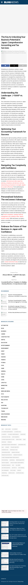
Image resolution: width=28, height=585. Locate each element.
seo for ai (14, 467)
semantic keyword (6, 465)
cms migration (15, 436)
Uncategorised (5, 414)
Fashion (3, 357)
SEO (2, 402)
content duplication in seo (8, 439)
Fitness (3, 362)
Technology (4, 408)
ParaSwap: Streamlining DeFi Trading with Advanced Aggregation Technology (17, 301)
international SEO (6, 452)
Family (3, 354)
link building (5, 460)
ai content (14, 429)
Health (3, 374)
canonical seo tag (6, 436)
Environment (5, 348)
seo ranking (21, 467)
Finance (3, 359)
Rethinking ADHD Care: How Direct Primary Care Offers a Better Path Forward (17, 523)
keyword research (18, 454)
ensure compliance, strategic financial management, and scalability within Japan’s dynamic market (12, 216)
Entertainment (5, 345)
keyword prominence (7, 454)
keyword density (15, 452)
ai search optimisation (13, 434)
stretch (19, 470)
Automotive (4, 325)
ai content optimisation (7, 431)
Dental (3, 339)
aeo (3, 429)
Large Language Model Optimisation (10, 457)
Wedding (3, 419)
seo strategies (5, 470)
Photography (5, 397)
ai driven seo (18, 431)
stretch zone (11, 472)
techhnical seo (19, 472)
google (7, 447)
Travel (3, 411)
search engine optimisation (17, 462)
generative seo (21, 444)
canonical (23, 434)
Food (2, 365)
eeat (24, 439)
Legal (2, 379)
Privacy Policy (20, 581)
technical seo (5, 475)
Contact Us (3, 578)
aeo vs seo (8, 429)
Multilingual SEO (20, 460)
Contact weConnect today (11, 262)
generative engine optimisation (9, 444)
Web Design (4, 417)
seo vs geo (13, 470)
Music (3, 388)
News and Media (5, 391)
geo (3, 447)
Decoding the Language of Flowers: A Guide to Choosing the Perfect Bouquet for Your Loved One (17, 308)
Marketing (4, 385)
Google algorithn (15, 447)
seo (13, 465)
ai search (4, 434)
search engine (5, 462)
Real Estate (4, 399)
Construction (5, 336)
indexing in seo (13, 449)
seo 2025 (18, 465)
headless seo (5, 449)
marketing (12, 460)
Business (3, 331)
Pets (2, 394)
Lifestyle (3, 382)
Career (3, 334)
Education (4, 342)
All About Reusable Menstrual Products (17, 312)
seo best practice (6, 467)
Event (2, 351)
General (3, 371)
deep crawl (18, 439)
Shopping (4, 405)
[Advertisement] (14, 19)
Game (2, 368)
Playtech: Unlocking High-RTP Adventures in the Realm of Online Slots (17, 295)
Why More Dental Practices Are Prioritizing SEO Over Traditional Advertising (16, 561)
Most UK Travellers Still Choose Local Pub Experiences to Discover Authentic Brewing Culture (18, 536)
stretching (4, 472)
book (2, 328)
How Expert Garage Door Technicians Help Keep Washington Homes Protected (17, 567)
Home (2, 376)
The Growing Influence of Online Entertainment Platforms (18, 544)
